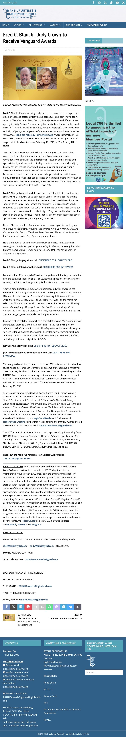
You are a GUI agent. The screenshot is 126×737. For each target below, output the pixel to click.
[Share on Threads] (77, 607)
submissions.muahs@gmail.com (55, 425)
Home (5, 25)
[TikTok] (111, 2)
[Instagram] (99, 2)
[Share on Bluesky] (70, 607)
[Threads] (105, 2)
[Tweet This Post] (13, 607)
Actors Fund (50, 696)
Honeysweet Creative (14, 421)
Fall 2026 (89, 100)
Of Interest (35, 25)
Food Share (50, 682)
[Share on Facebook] (6, 607)
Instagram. (17, 458)
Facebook (11, 524)
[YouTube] (117, 2)
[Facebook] (93, 2)
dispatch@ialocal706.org (15, 668)
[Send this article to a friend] (35, 607)
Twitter (7, 458)
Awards (54, 25)
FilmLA (47, 719)
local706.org (29, 520)
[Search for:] (104, 672)
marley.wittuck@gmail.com (34, 599)
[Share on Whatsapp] (49, 607)
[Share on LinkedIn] (20, 607)
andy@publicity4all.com (42, 545)
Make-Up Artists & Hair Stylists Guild (34, 134)
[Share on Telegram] (63, 607)
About (17, 25)
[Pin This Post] (28, 607)
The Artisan (73, 25)
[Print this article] (42, 607)
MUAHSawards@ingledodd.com (35, 586)
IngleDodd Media (42, 418)
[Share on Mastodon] (56, 607)
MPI (46, 702)
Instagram (35, 524)
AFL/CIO (48, 689)
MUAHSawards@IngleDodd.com (60, 665)
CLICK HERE (9, 714)
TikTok (27, 458)
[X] (123, 2)
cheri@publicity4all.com (15, 545)
